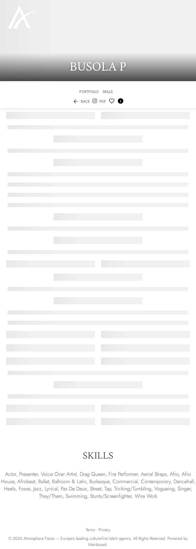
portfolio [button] (89, 91)
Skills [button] (108, 91)
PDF (103, 101)
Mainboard (97, 544)
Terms (90, 530)
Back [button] (81, 101)
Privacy (104, 530)
